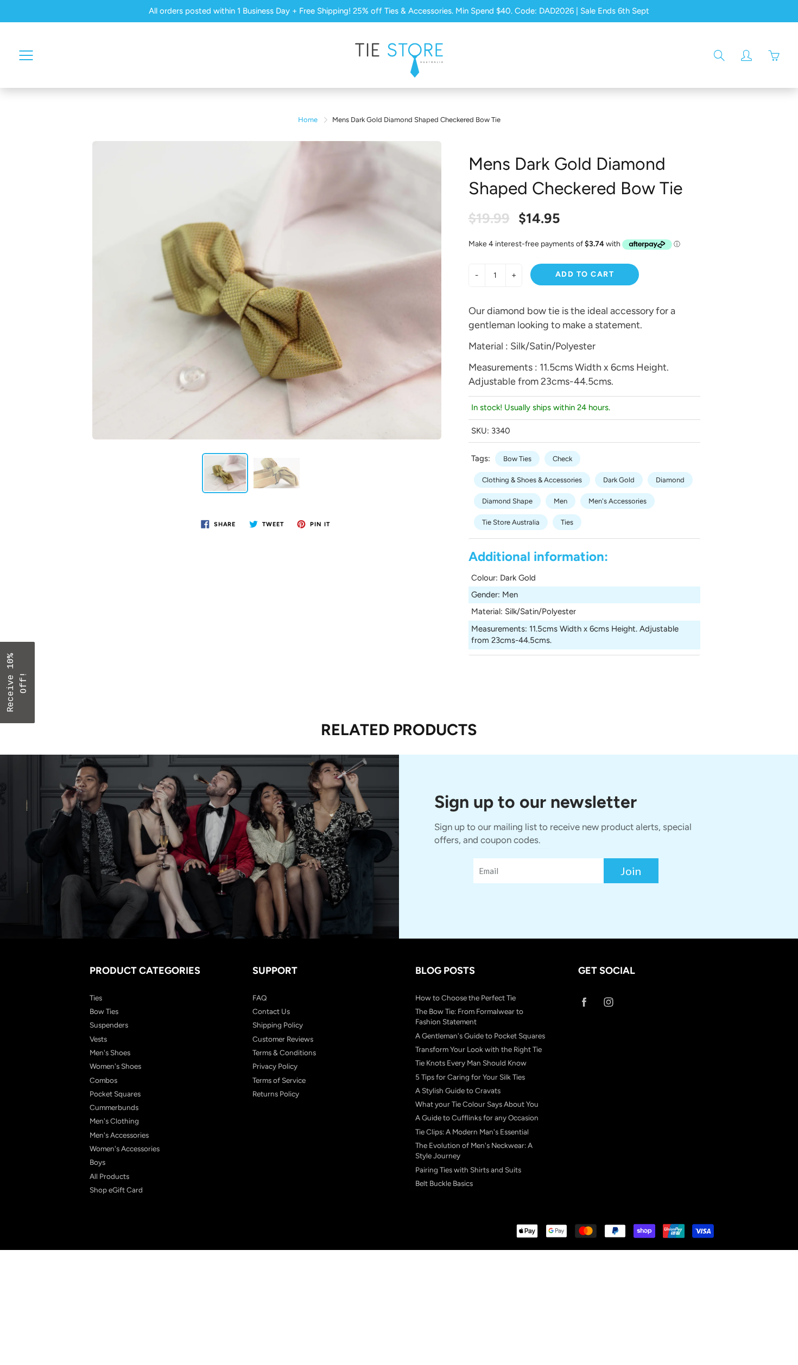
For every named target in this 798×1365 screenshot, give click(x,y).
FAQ (259, 997)
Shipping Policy (277, 1024)
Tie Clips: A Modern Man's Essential (472, 1131)
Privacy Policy (274, 1066)
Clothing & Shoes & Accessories (532, 480)
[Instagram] (608, 1002)
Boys (97, 1162)
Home (308, 120)
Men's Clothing (114, 1121)
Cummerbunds (114, 1107)
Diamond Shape (507, 501)
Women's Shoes (115, 1066)
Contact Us (271, 1011)
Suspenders (109, 1024)
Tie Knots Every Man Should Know (471, 1062)
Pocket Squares (115, 1093)
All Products (109, 1176)
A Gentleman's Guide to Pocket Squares (480, 1035)
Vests (98, 1039)
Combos (103, 1080)
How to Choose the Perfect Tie (465, 997)
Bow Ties (517, 459)
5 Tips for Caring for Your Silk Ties (470, 1077)
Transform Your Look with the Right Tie (478, 1049)
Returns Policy (275, 1093)
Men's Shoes (110, 1052)
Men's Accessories (617, 501)
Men (560, 501)
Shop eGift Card (116, 1189)
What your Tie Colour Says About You (477, 1104)
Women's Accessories (125, 1148)
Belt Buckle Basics (444, 1183)
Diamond (670, 480)
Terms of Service (279, 1080)
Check (562, 459)
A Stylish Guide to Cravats (458, 1090)
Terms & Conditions (284, 1052)
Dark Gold (619, 480)
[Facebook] (583, 1002)
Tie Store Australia (511, 522)
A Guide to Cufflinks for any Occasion (477, 1117)
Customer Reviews (282, 1039)
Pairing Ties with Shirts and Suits (468, 1169)
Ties (567, 522)
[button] (17, 682)
